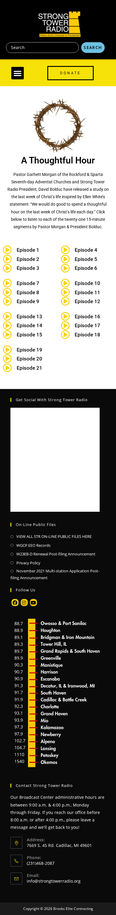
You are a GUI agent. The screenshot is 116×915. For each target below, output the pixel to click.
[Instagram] (24, 602)
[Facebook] (15, 602)
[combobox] (42, 47)
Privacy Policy (28, 563)
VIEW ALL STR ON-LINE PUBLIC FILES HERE (54, 536)
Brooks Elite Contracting (73, 908)
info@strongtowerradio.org (54, 881)
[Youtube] (33, 602)
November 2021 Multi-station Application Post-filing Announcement (54, 574)
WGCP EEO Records (33, 545)
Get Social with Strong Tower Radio (52, 399)
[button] (17, 73)
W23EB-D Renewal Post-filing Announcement (55, 554)
